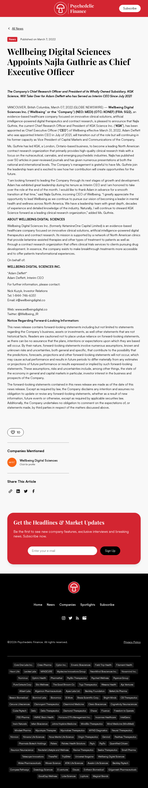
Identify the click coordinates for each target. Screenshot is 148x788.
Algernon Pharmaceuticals (48, 691)
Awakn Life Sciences (98, 763)
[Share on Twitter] (26, 491)
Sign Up (110, 551)
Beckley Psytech (120, 763)
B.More (69, 697)
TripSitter (66, 756)
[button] (9, 8)
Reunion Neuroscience (22, 750)
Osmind (106, 736)
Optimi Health (39, 678)
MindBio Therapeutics (92, 723)
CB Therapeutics (129, 697)
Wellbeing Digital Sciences (111, 756)
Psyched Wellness (100, 678)
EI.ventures (62, 769)
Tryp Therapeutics (88, 684)
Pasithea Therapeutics (125, 736)
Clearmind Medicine (73, 704)
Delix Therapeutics (50, 710)
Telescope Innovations (33, 756)
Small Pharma (129, 750)
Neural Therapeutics (122, 730)
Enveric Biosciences (80, 664)
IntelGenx (125, 717)
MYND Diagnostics (98, 730)
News (51, 604)
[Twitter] (70, 618)
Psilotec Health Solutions (73, 743)
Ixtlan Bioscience (39, 723)
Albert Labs (24, 691)
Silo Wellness (42, 684)
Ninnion (14, 736)
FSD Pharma (23, 717)
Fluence (105, 710)
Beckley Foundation (95, 691)
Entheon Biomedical (94, 769)
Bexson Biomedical (18, 697)
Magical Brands (100, 776)
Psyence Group (120, 678)
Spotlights (87, 604)
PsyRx (102, 743)
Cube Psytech (19, 710)
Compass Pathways (19, 769)
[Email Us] (84, 618)
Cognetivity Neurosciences (124, 704)
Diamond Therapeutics (74, 710)
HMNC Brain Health (44, 717)
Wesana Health (108, 684)
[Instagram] (63, 618)
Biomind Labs (39, 697)
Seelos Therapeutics (107, 750)
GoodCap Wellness (48, 776)
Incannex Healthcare (105, 717)
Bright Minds (110, 697)
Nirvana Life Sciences (33, 736)
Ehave (94, 710)
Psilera (53, 743)
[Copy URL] (10, 491)
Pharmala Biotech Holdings (32, 743)
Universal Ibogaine (84, 756)
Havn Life (14, 671)
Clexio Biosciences (97, 704)
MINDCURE (46, 671)
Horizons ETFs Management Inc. (74, 717)
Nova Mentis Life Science (61, 736)
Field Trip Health (103, 664)
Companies (67, 604)
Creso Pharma (44, 664)
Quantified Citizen (119, 743)
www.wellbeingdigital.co (31, 309)
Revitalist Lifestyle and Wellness (53, 750)
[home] (74, 8)
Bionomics (56, 697)
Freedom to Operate (124, 710)
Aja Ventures (127, 684)
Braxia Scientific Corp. (88, 697)
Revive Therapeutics (83, 750)
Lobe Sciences (69, 776)
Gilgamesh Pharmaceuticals (122, 769)
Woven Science (53, 763)
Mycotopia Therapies (45, 730)
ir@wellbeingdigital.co (30, 300)
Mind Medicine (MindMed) (120, 723)
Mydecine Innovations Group (71, 671)
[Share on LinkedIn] (18, 491)
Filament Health (124, 664)
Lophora (84, 776)
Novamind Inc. (129, 671)
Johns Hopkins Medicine (64, 723)
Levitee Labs (30, 671)
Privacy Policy (132, 642)
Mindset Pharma (23, 730)
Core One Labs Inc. (23, 664)
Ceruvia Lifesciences (20, 704)
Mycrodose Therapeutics (72, 730)
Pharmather (56, 678)
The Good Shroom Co (63, 684)
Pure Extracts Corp (22, 684)
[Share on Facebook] (33, 491)
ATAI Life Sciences (74, 763)
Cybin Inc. (61, 664)
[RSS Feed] (77, 618)
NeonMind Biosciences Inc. (103, 671)
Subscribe (130, 8)
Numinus (23, 678)
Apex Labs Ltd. (73, 691)
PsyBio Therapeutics (77, 678)
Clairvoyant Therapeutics (46, 704)
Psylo (92, 743)
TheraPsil (52, 756)
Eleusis (76, 769)
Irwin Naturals (20, 723)
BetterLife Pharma (118, 691)
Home (38, 604)
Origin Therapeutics (88, 736)
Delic (33, 710)
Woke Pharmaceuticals (29, 763)
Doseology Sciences (43, 769)
